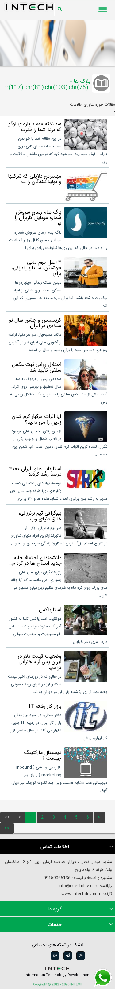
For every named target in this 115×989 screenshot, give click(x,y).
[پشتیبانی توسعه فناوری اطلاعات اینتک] (103, 978)
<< (7, 817)
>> (7, 828)
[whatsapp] (54, 955)
